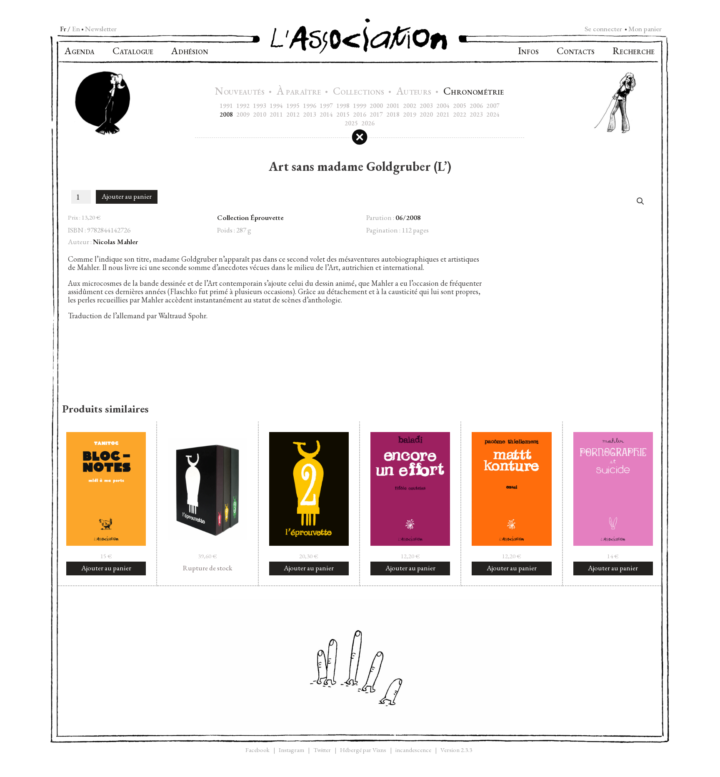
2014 (326, 114)
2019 (409, 114)
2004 (443, 106)
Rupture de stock (207, 567)
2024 (493, 114)
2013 (309, 114)
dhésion (189, 52)
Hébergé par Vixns (363, 750)
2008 (226, 114)
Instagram (291, 750)
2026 (368, 123)
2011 (276, 114)
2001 (393, 106)
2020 (426, 114)
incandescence (413, 750)
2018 (393, 114)
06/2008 (408, 217)
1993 (259, 106)
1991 (226, 106)
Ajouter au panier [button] (106, 567)
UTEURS (414, 92)
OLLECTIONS (359, 92)
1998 (343, 106)
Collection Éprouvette (250, 217)
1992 (243, 106)
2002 (409, 106)
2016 (359, 114)
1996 (309, 106)
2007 (493, 106)
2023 (476, 114)
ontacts (576, 52)
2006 (476, 106)
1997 (326, 106)
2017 (376, 114)
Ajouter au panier (127, 196)
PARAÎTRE (300, 92)
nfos (528, 52)
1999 (359, 106)
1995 (293, 106)
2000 (376, 106)
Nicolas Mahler (115, 241)
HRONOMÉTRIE (473, 92)
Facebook (257, 750)
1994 (276, 106)
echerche (633, 52)
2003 (426, 106)
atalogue (132, 52)
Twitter (322, 750)
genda (80, 52)
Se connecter (603, 28)
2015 (343, 114)
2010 (259, 114)
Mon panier (645, 28)
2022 (459, 114)
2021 (443, 114)
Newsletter (101, 28)
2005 (459, 106)
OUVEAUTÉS (240, 92)
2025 (351, 123)
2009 (243, 114)
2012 (293, 114)
